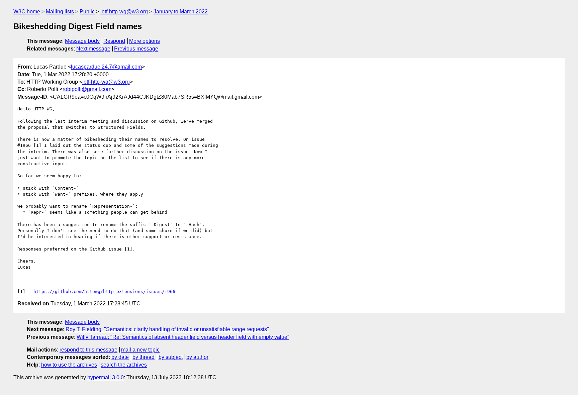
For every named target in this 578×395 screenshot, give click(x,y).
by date (120, 357)
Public (87, 11)
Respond (114, 41)
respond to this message (88, 350)
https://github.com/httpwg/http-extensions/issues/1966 (104, 291)
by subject (171, 357)
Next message (93, 49)
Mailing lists (60, 11)
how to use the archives (69, 365)
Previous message (136, 49)
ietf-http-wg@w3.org (124, 11)
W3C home (26, 11)
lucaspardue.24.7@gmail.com (106, 67)
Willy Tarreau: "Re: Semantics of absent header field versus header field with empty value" (183, 337)
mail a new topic (140, 350)
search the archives (124, 365)
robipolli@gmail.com (87, 89)
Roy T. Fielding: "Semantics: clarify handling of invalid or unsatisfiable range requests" (167, 329)
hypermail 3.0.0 (105, 377)
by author (197, 357)
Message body (82, 41)
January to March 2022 (181, 11)
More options (144, 41)
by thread (143, 357)
